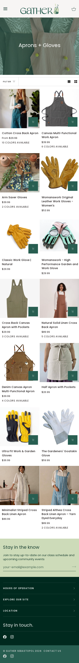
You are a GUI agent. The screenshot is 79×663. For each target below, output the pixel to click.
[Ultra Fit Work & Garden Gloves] (20, 426)
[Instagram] (12, 637)
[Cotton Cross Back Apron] (20, 108)
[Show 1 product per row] (69, 81)
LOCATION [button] (10, 610)
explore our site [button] (16, 599)
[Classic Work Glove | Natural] (20, 235)
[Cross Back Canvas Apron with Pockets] (20, 298)
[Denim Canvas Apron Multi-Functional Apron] (20, 362)
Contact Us (52, 651)
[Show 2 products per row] (75, 81)
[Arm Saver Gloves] (20, 172)
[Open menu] (9, 8)
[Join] (73, 567)
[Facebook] (5, 637)
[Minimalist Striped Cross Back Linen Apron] (20, 485)
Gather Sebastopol (20, 651)
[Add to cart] (33, 122)
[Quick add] (33, 186)
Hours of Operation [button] (18, 588)
